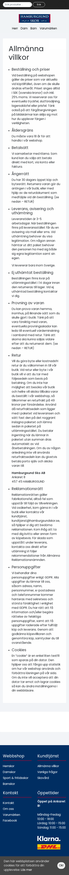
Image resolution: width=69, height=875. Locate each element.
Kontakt (8, 803)
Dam (24, 28)
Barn (33, 28)
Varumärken (48, 28)
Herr (15, 28)
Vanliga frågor (47, 772)
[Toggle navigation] (62, 4)
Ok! (61, 865)
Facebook (10, 820)
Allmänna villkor (48, 766)
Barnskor (9, 784)
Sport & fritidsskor (15, 778)
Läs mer (26, 870)
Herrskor (8, 766)
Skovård (43, 778)
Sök (39, 4)
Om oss (8, 809)
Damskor (9, 772)
